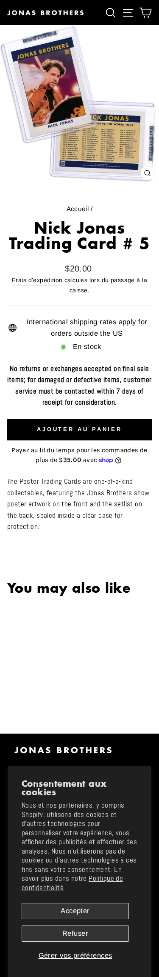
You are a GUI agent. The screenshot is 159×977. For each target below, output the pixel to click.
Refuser (75, 933)
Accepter (75, 911)
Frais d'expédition (37, 280)
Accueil (78, 208)
